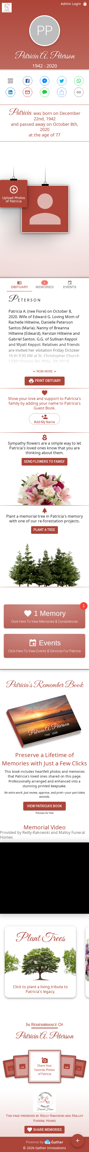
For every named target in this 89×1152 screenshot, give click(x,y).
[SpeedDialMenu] (77, 1140)
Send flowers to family (44, 461)
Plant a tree (44, 530)
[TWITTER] (61, 81)
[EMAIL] (27, 92)
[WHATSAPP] (79, 81)
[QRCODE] (10, 81)
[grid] (44, 217)
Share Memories (47, 1130)
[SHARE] (61, 92)
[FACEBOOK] (27, 81)
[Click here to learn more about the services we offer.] (44, 1101)
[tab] (19, 285)
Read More (45, 371)
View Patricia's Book (44, 806)
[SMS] (44, 92)
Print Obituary (47, 381)
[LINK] (79, 92)
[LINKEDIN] (10, 92)
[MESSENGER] (44, 81)
